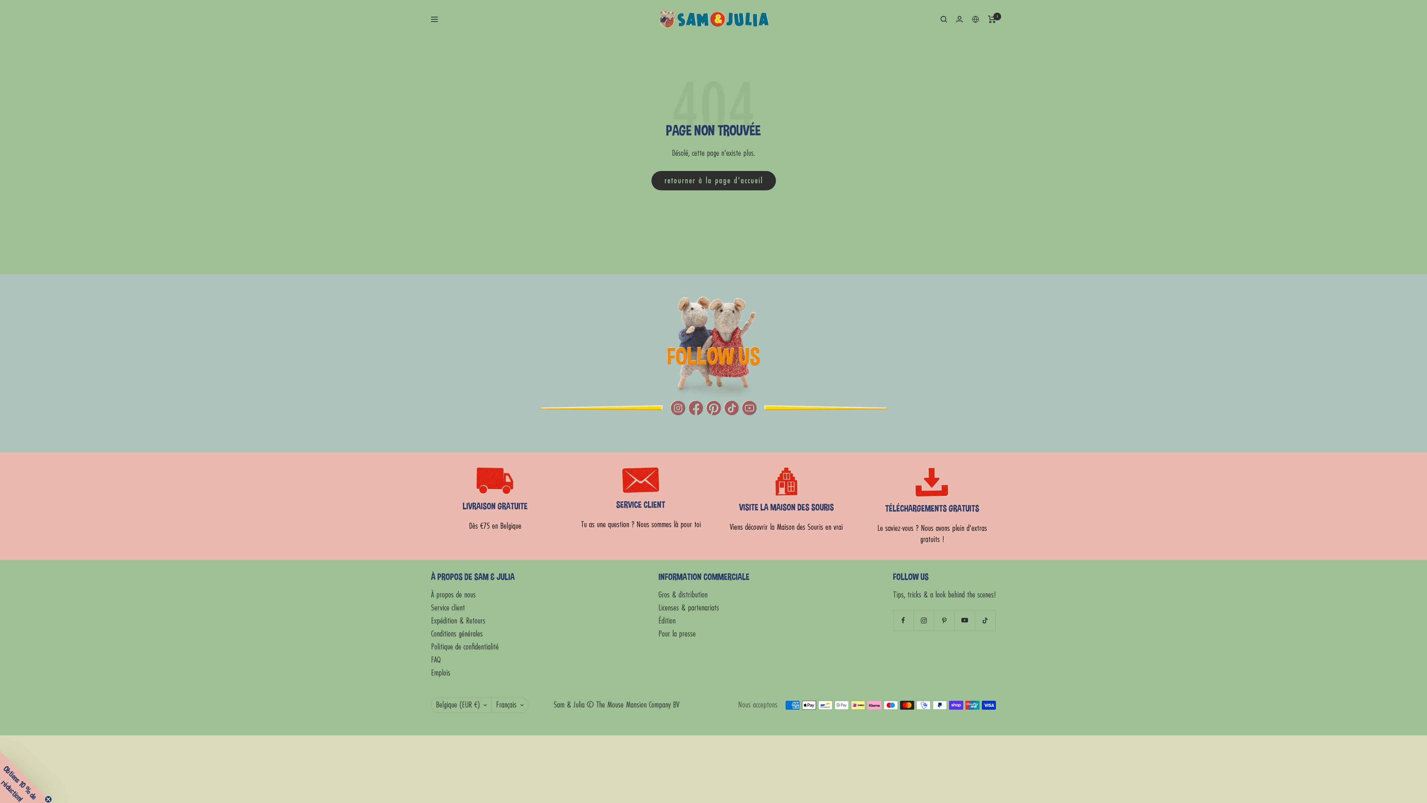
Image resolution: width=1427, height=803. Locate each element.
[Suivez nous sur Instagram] (923, 620)
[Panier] (992, 19)
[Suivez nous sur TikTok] (985, 620)
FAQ (436, 660)
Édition (667, 621)
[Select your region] (975, 19)
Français (506, 705)
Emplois (440, 673)
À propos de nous (453, 595)
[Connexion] (959, 19)
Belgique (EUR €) (458, 705)
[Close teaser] (48, 799)
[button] (26, 777)
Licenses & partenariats (689, 608)
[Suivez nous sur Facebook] (903, 620)
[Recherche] (944, 19)
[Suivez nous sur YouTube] (964, 620)
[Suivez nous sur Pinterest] (944, 620)
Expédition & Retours (458, 621)
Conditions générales (457, 634)
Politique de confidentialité (465, 647)
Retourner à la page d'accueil (713, 180)
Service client (448, 608)
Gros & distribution (683, 595)
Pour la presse (677, 634)
